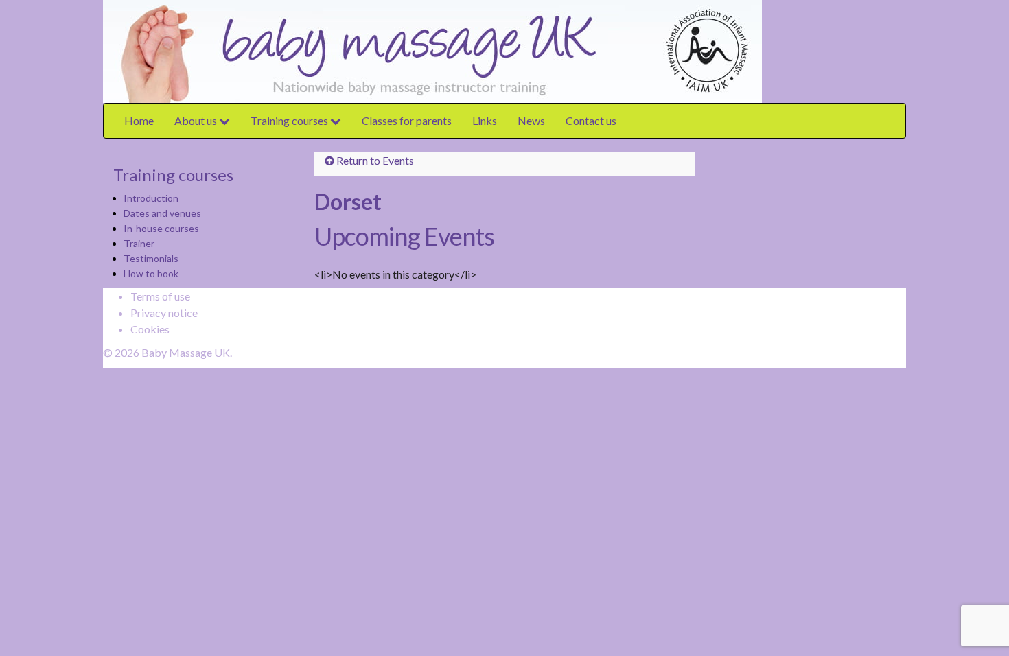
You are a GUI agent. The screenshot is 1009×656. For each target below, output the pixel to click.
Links (484, 120)
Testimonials (151, 258)
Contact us (591, 120)
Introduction (151, 198)
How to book (151, 273)
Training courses (290, 120)
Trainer (139, 243)
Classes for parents (407, 120)
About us (196, 120)
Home (139, 120)
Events (398, 160)
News (531, 120)
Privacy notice (164, 312)
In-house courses (161, 228)
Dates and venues (162, 213)
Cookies (150, 329)
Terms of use (160, 296)
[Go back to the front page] (765, 49)
